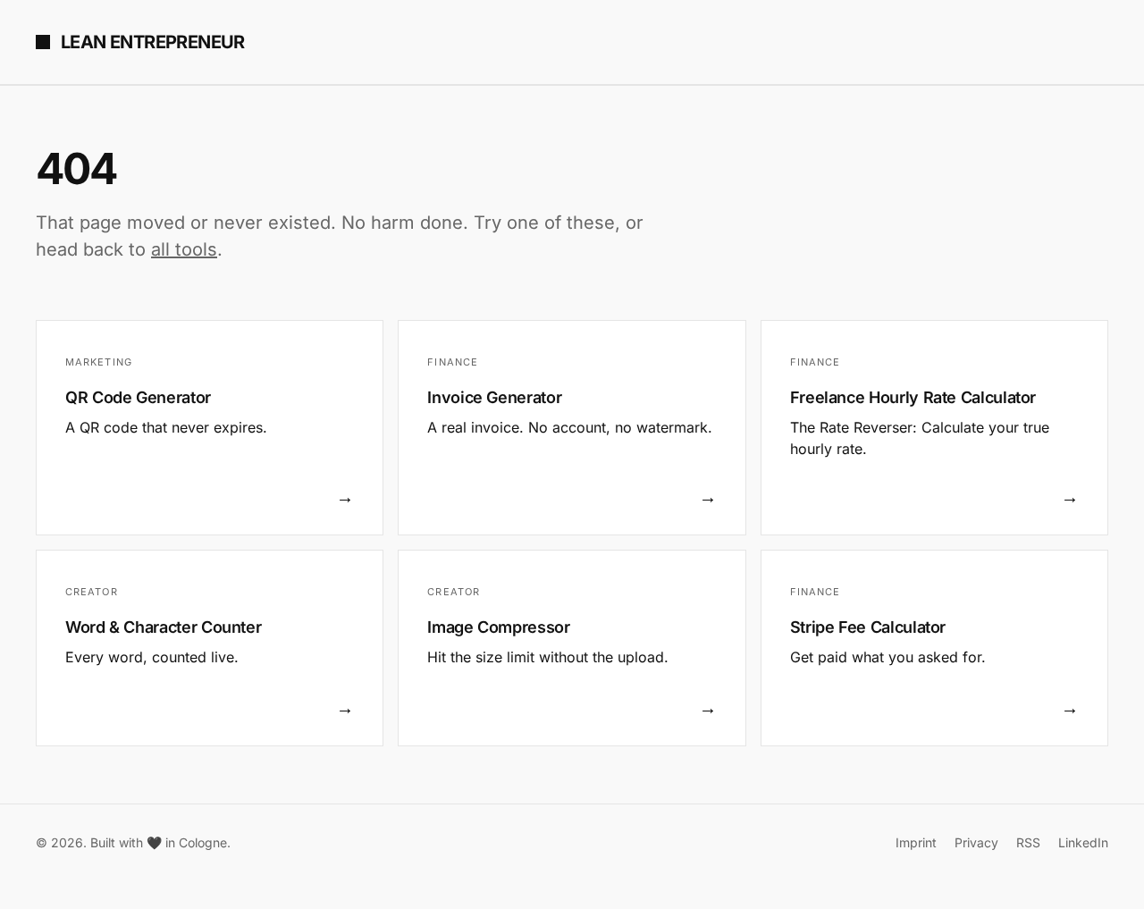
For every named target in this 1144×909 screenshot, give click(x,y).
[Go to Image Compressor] (571, 648)
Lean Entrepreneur (153, 42)
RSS (1028, 842)
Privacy (976, 842)
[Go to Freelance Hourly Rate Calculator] (934, 427)
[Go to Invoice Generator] (571, 427)
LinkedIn (1083, 842)
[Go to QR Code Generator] (210, 427)
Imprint (916, 842)
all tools (184, 249)
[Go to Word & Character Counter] (210, 648)
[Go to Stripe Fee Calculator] (934, 648)
